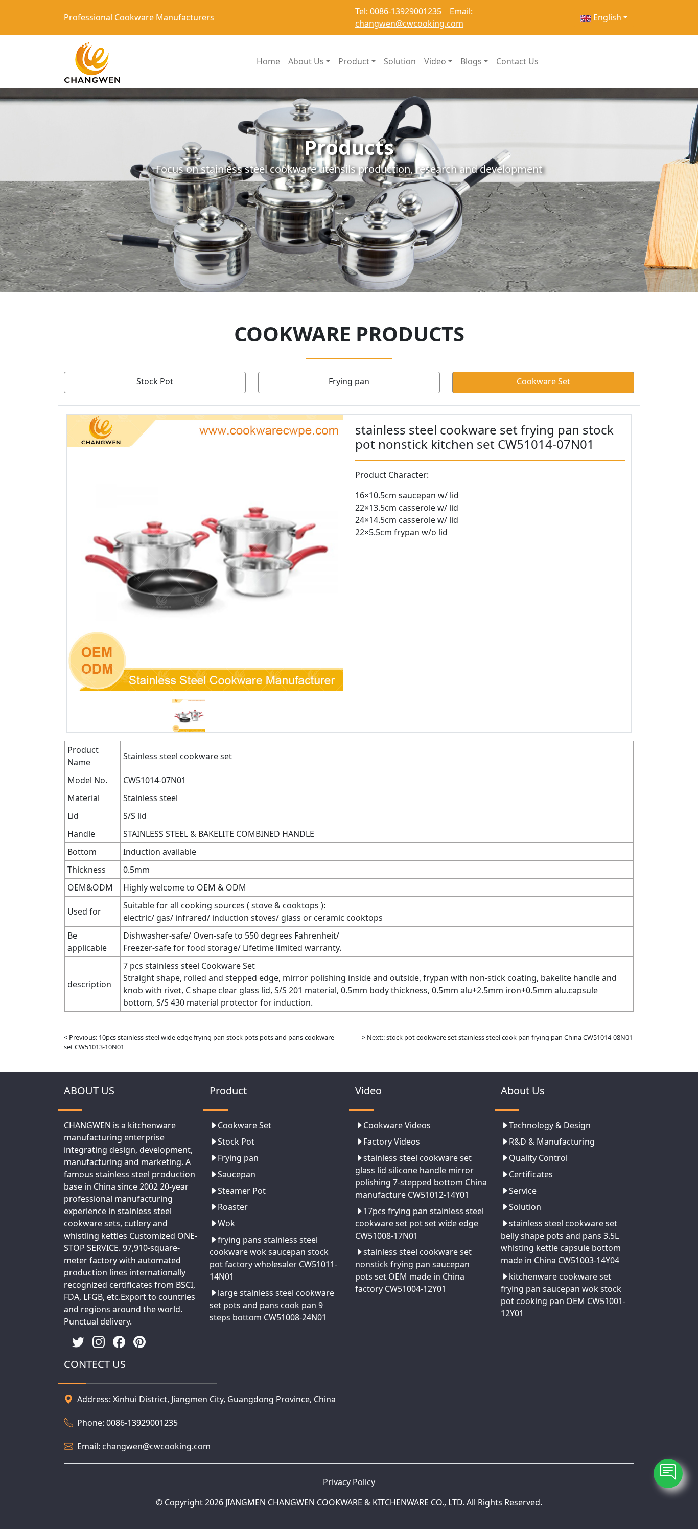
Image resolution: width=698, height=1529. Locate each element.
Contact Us (517, 61)
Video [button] (435, 61)
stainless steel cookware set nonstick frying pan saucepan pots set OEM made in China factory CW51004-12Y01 (413, 1270)
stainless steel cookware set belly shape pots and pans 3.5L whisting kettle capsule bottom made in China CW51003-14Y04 (561, 1242)
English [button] (606, 17)
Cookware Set (543, 381)
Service (523, 1190)
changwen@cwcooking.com (409, 23)
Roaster (233, 1207)
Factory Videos (391, 1141)
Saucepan (236, 1174)
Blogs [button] (471, 61)
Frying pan (349, 381)
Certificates (531, 1174)
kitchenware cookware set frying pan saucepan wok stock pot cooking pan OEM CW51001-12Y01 (563, 1295)
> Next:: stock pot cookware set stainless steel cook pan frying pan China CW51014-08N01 (497, 1037)
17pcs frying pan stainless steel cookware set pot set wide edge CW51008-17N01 (419, 1223)
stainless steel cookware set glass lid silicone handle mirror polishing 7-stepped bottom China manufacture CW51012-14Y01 (421, 1176)
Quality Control (538, 1157)
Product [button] (353, 61)
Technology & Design (550, 1125)
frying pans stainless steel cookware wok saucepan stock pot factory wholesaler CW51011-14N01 (273, 1258)
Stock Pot (154, 381)
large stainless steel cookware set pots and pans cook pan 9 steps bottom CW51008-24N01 (272, 1305)
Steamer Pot (242, 1190)
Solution (400, 61)
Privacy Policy (349, 1482)
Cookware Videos (397, 1125)
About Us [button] (306, 61)
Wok (226, 1223)
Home (268, 61)
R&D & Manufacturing (552, 1141)
